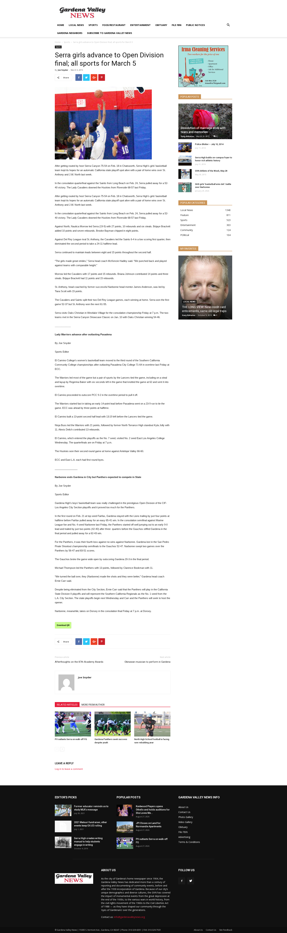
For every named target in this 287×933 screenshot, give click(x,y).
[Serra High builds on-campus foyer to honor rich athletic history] (185, 161)
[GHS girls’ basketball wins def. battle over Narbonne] (185, 187)
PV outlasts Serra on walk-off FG (71, 739)
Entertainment (140, 25)
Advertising (184, 837)
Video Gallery (185, 822)
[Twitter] (190, 881)
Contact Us (184, 812)
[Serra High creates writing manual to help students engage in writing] (63, 842)
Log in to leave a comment (69, 769)
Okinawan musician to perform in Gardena (147, 661)
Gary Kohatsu (187, 136)
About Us (183, 807)
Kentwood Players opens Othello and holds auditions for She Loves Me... (153, 809)
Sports (93, 25)
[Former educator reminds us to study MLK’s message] (63, 810)
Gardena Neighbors (69, 33)
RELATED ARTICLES (67, 704)
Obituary (161, 25)
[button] (228, 25)
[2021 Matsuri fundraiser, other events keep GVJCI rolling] (63, 826)
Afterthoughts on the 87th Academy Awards (79, 661)
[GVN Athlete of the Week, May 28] (185, 174)
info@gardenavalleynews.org (129, 917)
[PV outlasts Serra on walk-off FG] (73, 724)
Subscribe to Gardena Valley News (109, 33)
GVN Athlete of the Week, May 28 (211, 171)
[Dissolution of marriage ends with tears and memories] (205, 121)
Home (60, 25)
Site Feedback (225, 930)
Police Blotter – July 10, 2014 (209, 144)
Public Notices (195, 25)
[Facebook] (181, 881)
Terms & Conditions (189, 842)
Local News (76, 25)
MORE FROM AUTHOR (93, 704)
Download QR (63, 625)
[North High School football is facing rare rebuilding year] (152, 724)
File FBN (176, 25)
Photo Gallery (185, 817)
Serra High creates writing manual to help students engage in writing (88, 841)
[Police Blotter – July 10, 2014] (185, 147)
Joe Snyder (63, 70)
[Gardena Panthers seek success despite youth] (113, 724)
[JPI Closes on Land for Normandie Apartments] (125, 827)
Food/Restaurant (114, 25)
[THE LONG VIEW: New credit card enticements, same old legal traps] (205, 289)
